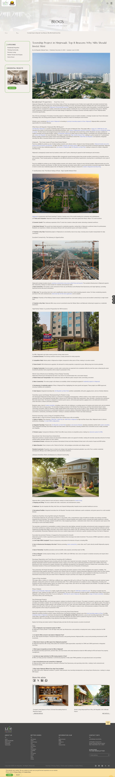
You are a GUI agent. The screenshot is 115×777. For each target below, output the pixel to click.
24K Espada (51, 394)
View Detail (49, 405)
